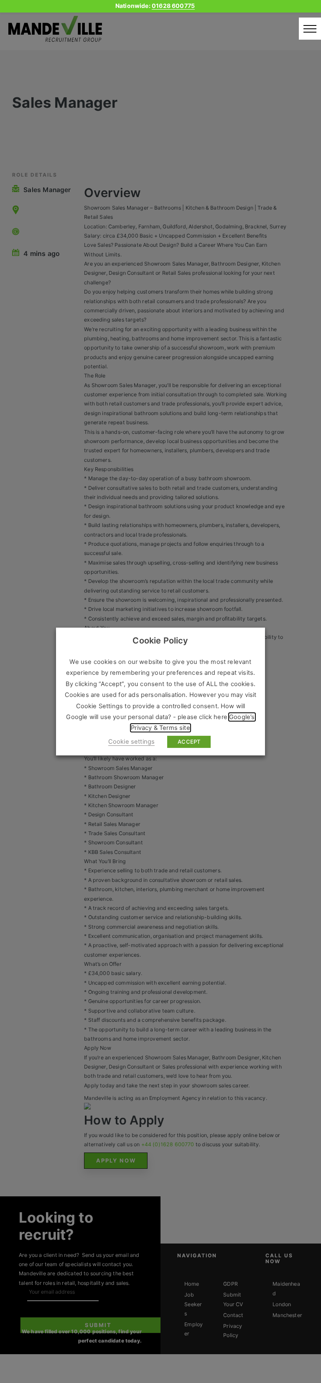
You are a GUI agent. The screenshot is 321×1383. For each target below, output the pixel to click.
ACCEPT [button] (189, 741)
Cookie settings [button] (131, 741)
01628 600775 (173, 5)
